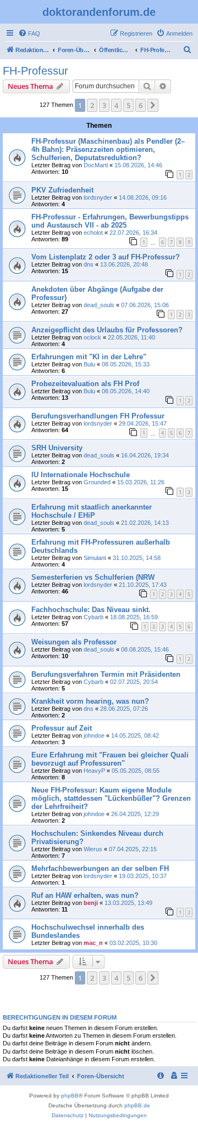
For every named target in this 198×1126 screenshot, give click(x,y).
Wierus (93, 849)
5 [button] (128, 105)
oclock (92, 337)
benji (91, 902)
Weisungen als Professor (74, 642)
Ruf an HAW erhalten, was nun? (85, 895)
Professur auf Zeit (61, 728)
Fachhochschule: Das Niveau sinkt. (91, 610)
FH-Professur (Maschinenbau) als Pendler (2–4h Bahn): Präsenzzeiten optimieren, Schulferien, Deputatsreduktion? (108, 149)
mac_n (93, 943)
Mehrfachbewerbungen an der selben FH (100, 868)
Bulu (89, 364)
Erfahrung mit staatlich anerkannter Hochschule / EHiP (91, 511)
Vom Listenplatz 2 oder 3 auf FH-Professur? (105, 257)
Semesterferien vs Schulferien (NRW (93, 577)
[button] (152, 105)
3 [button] (104, 105)
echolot (93, 232)
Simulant (95, 557)
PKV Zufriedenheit (62, 190)
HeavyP (94, 770)
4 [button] (116, 105)
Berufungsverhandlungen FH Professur (97, 416)
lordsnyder (98, 197)
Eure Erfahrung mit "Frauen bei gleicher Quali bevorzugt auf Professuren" (110, 759)
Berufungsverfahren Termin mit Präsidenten (105, 674)
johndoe (94, 735)
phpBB (70, 1096)
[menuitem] (29, 33)
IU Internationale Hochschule (80, 475)
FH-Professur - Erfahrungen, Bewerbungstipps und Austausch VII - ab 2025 (110, 221)
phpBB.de (137, 1105)
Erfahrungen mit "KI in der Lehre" (88, 357)
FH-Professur (35, 71)
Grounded (97, 482)
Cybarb (93, 617)
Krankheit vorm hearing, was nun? (90, 701)
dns (89, 264)
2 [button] (92, 105)
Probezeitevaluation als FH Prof (85, 384)
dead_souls (99, 305)
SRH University (56, 448)
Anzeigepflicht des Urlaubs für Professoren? (107, 330)
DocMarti (96, 165)
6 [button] (140, 105)
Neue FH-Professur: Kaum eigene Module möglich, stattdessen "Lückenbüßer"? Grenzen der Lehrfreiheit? (111, 798)
